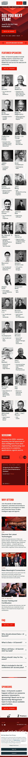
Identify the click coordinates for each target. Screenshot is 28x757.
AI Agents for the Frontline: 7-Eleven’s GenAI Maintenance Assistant (12, 469)
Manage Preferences (14, 745)
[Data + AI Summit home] (5, 3)
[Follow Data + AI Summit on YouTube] (4, 725)
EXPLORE (5, 457)
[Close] (26, 733)
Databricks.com (21, 724)
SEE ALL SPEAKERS (9, 68)
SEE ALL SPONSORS (9, 708)
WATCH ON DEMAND (9, 31)
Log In (19, 3)
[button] (12, 35)
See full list (8, 625)
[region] (14, 744)
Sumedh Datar (6, 473)
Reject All (14, 749)
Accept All (14, 753)
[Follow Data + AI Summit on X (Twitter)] (2, 725)
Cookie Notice (17, 740)
